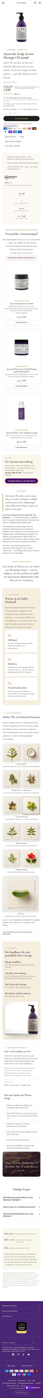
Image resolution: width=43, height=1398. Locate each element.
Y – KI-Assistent (33, 1387)
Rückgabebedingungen (26, 1383)
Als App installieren (21, 1393)
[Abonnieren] (33, 1343)
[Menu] (3, 3)
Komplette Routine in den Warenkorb (21, 481)
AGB (29, 1381)
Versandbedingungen (9, 1383)
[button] (35, 3)
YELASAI (16, 1388)
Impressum (12, 1381)
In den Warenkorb (21, 118)
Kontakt (38, 1383)
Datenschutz (22, 1381)
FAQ (33, 1381)
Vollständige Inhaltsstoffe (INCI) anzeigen (18, 933)
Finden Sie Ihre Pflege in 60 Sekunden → (21, 258)
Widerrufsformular (13, 1386)
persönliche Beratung (10, 126)
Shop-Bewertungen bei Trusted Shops (19, 97)
